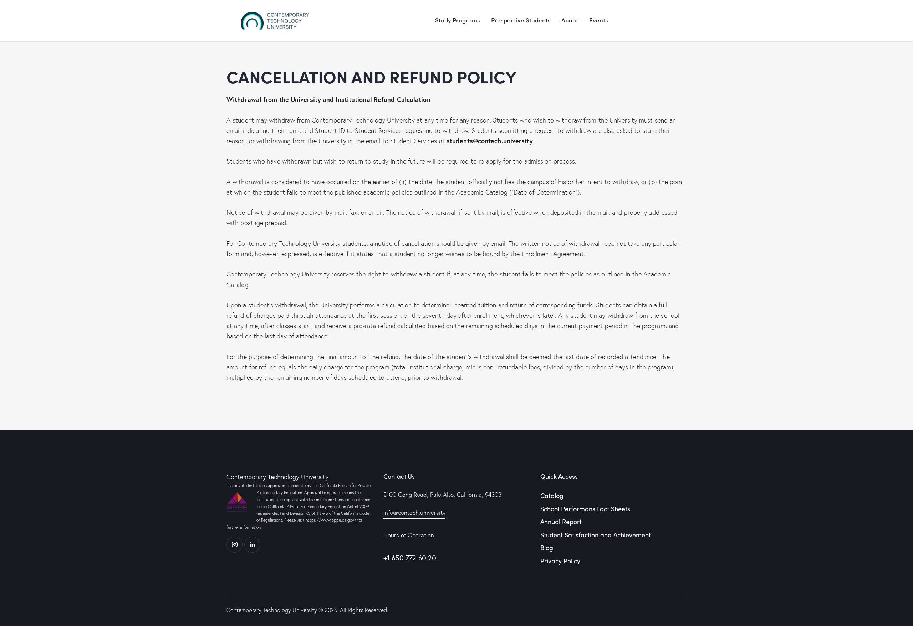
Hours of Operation (408, 535)
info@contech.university (414, 512)
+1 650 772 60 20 (409, 558)
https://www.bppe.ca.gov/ (331, 520)
